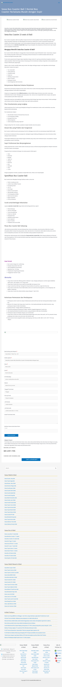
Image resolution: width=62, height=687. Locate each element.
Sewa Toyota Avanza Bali (10, 507)
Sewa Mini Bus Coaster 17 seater (12, 536)
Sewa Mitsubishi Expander (10, 517)
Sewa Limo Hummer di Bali (10, 606)
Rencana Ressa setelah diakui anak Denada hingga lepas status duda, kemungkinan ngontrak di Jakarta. (28, 620)
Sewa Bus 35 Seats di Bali (10, 555)
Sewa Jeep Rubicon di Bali (10, 603)
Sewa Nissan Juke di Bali (10, 483)
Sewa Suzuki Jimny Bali (10, 478)
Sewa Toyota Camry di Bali (10, 570)
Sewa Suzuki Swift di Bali (10, 490)
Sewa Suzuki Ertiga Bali (10, 495)
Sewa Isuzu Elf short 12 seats (11, 543)
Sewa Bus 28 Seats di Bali (10, 553)
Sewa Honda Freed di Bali (10, 502)
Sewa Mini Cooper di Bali (10, 567)
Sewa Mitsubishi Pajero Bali (11, 591)
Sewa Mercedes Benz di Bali (11, 577)
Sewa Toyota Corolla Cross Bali (12, 572)
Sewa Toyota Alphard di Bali (11, 587)
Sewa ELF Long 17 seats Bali (11, 546)
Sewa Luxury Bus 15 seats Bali (11, 534)
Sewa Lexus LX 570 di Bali (10, 596)
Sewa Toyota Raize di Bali (10, 512)
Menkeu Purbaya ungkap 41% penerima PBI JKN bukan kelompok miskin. (21, 627)
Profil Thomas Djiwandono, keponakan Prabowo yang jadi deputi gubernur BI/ (22, 630)
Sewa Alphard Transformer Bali (11, 589)
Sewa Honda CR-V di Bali (10, 582)
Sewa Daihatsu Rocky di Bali (11, 524)
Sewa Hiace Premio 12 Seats (11, 550)
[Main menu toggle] (59, 2)
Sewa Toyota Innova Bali (10, 519)
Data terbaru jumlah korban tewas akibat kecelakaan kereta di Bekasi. (20, 623)
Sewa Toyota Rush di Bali (10, 509)
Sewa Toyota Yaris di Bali (10, 505)
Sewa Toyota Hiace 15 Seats (11, 548)
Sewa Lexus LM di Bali (9, 594)
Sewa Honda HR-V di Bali (10, 579)
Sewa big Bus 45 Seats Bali (11, 558)
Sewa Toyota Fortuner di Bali (11, 584)
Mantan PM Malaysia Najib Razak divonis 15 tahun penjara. (18, 637)
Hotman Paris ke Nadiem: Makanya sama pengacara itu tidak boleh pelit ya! (21, 618)
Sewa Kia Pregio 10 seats (10, 541)
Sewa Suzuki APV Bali (9, 514)
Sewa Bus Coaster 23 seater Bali (12, 538)
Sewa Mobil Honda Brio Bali (11, 497)
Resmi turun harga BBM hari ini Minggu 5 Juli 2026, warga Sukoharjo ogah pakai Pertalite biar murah (27, 615)
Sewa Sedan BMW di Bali (10, 575)
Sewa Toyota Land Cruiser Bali (11, 598)
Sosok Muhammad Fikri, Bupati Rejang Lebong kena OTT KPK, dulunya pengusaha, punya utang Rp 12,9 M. (28, 625)
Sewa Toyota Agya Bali (10, 481)
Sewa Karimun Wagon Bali (10, 485)
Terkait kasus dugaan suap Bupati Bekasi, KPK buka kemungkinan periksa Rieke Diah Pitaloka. (25, 635)
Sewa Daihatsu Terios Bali (10, 521)
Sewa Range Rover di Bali (10, 601)
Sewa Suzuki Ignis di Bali (10, 488)
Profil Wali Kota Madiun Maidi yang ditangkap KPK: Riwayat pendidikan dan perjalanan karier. (25, 632)
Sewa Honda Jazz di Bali (10, 500)
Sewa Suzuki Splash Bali (10, 493)
